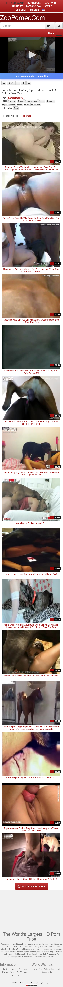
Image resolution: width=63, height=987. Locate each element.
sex (20, 104)
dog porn (50, 2)
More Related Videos (33, 886)
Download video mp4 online (32, 76)
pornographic (9, 104)
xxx (27, 104)
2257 (26, 972)
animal (13, 101)
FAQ (5, 969)
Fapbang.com (33, 6)
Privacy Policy (8, 972)
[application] (31, 55)
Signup (22, 9)
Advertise (38, 969)
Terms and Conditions (18, 969)
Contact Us (47, 972)
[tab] (10, 116)
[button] (44, 10)
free (21, 101)
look (42, 101)
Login (35, 9)
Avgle (48, 6)
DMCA (19, 972)
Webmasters (49, 969)
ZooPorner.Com (22, 17)
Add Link (15, 975)
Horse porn (34, 2)
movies (51, 101)
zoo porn (36, 104)
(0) (11, 83)
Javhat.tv (17, 6)
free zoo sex (32, 101)
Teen (16, 108)
